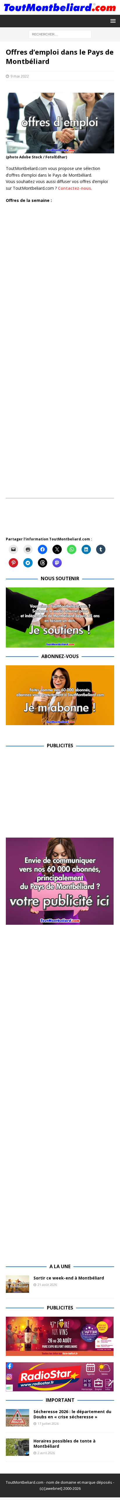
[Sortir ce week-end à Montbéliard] (17, 1284)
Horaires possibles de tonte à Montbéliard (64, 1443)
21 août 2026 (47, 1284)
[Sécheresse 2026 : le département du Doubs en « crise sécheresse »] (17, 1417)
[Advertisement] (63, 520)
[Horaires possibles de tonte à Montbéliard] (17, 1447)
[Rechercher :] (60, 34)
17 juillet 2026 (48, 1423)
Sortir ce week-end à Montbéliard (68, 1278)
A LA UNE (60, 1266)
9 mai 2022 (19, 76)
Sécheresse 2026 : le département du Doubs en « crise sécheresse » (72, 1414)
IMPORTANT (60, 1400)
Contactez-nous (74, 188)
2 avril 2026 (46, 1453)
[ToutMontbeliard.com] (60, 11)
